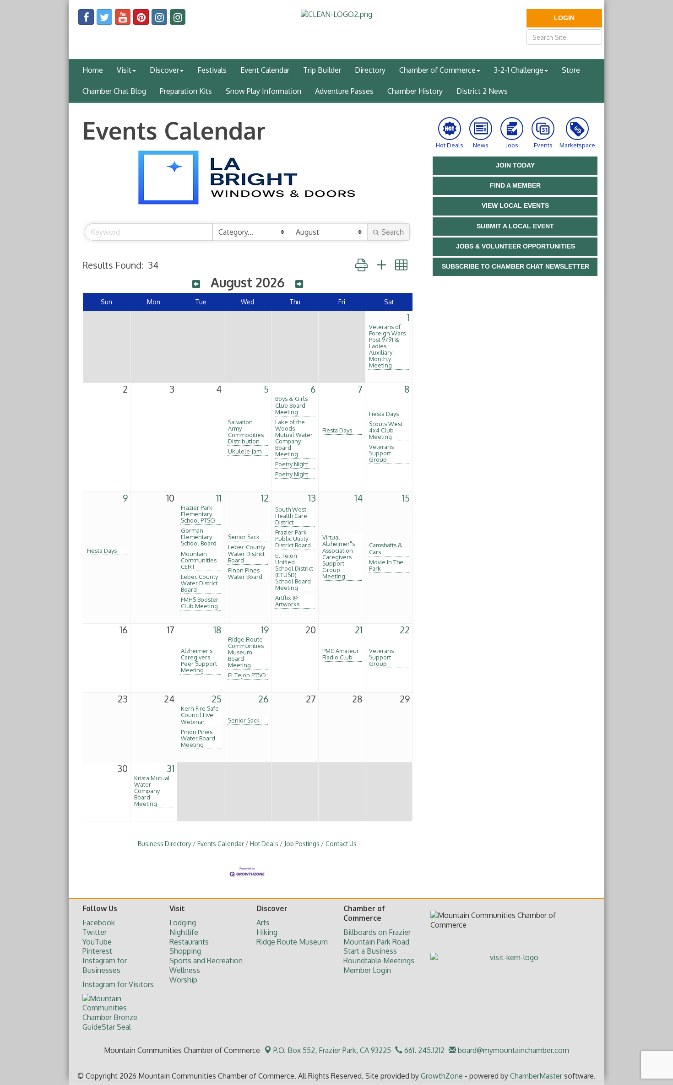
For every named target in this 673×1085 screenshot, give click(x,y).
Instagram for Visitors (118, 984)
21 (359, 630)
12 (265, 498)
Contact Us (341, 843)
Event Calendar (264, 70)
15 (406, 498)
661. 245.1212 (423, 1050)
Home (92, 70)
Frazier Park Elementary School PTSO (198, 514)
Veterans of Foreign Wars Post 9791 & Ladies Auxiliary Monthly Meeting (387, 346)
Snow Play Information (263, 91)
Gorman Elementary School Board (199, 536)
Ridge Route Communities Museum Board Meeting (246, 652)
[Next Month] (299, 284)
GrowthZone (442, 1075)
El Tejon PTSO (247, 675)
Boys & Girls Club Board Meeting (291, 405)
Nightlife (183, 932)
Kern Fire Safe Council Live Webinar (200, 714)
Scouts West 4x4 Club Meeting (385, 430)
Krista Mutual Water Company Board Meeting (152, 791)
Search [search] (392, 232)
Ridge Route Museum (292, 941)
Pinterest (97, 950)
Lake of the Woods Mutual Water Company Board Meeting (294, 438)
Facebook (98, 922)
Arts (263, 922)
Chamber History (415, 91)
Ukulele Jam (244, 451)
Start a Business (370, 950)
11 (219, 498)
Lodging (182, 922)
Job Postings (302, 843)
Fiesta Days (337, 430)
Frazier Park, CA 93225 (332, 1050)
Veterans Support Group (381, 453)
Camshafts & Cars (385, 548)
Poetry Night (291, 464)
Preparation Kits (186, 91)
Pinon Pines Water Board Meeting (198, 738)
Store (571, 70)
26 (263, 699)
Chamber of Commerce (437, 70)
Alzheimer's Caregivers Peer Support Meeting (199, 660)
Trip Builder (322, 70)
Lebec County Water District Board (199, 583)
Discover (164, 70)
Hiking (266, 932)
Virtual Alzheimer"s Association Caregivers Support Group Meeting (338, 556)
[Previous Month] (196, 284)
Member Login (367, 970)
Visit (124, 70)
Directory (370, 70)
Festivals (212, 70)
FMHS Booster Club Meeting (199, 602)
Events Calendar (220, 843)
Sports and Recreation (206, 960)
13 (312, 498)
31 (170, 768)
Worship (183, 979)
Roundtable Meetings (378, 960)
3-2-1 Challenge (518, 70)
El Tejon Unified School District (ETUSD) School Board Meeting (294, 571)
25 (217, 699)
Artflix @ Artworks (287, 600)
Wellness (184, 970)
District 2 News (482, 91)
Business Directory (164, 843)
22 (405, 630)
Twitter (94, 932)
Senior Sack (244, 537)
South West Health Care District (291, 515)
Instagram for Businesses (104, 965)
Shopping (185, 950)
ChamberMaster (536, 1075)
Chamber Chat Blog (114, 91)
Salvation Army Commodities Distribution (246, 431)
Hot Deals (264, 843)
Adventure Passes (344, 91)
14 (358, 498)
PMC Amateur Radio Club (340, 654)
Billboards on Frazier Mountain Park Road (377, 937)
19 (265, 630)
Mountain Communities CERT (199, 560)
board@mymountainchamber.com (512, 1050)
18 (217, 630)
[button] (361, 265)
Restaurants (189, 941)
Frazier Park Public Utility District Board (293, 538)
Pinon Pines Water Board (245, 573)
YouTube (97, 941)
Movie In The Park (386, 565)
